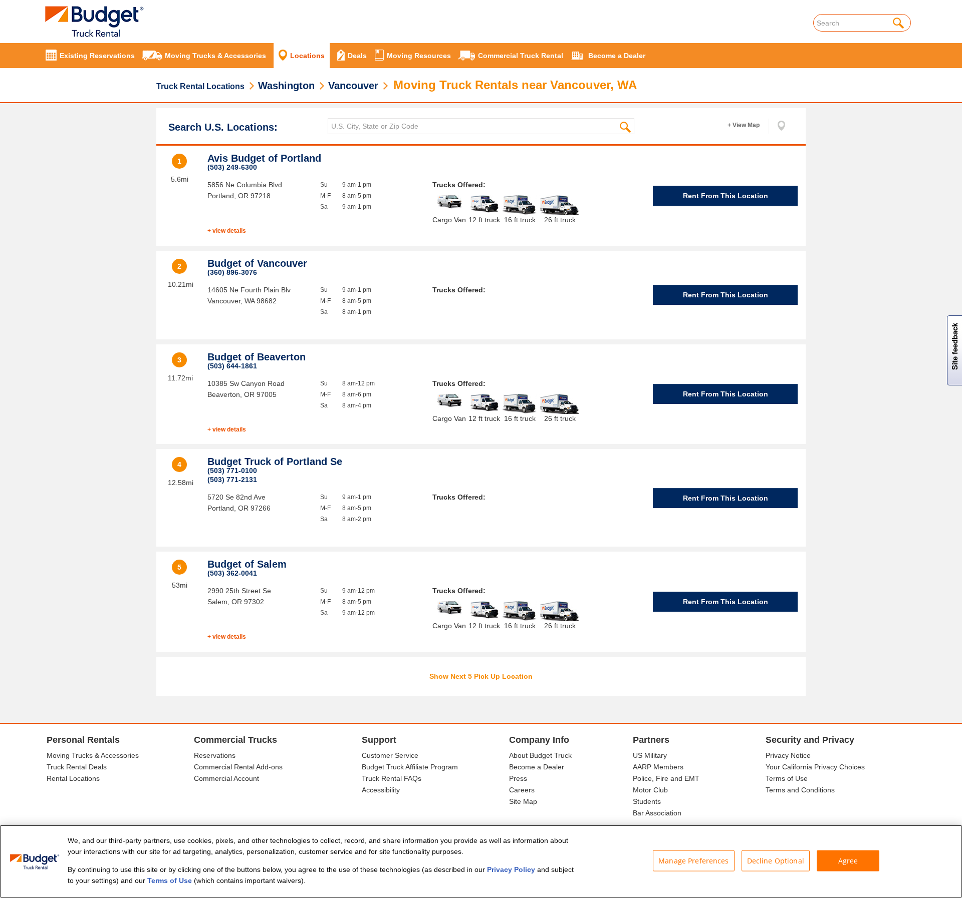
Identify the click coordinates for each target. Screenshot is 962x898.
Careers (522, 790)
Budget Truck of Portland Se (274, 461)
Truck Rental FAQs (391, 778)
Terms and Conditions (800, 790)
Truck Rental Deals (77, 767)
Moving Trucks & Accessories (93, 755)
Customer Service (390, 755)
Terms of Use (787, 778)
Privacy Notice (788, 755)
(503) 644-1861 (232, 366)
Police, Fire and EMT (666, 778)
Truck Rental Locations (200, 86)
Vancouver (353, 85)
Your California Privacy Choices (815, 767)
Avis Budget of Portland (264, 158)
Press (518, 778)
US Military (650, 755)
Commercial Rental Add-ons (238, 767)
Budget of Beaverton (256, 356)
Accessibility (381, 790)
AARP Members (658, 767)
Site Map (523, 801)
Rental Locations (73, 778)
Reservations (214, 755)
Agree (848, 860)
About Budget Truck (540, 755)
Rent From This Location (725, 196)
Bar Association (657, 813)
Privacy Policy (511, 869)
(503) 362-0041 (232, 573)
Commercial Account (226, 778)
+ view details (226, 230)
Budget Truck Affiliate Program (410, 767)
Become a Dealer (536, 767)
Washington (286, 85)
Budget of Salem (247, 564)
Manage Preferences (693, 860)
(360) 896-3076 (232, 272)
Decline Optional (775, 860)
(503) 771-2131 (232, 480)
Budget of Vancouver (257, 263)
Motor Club (650, 790)
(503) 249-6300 (232, 167)
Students (647, 801)
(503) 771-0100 (232, 471)
